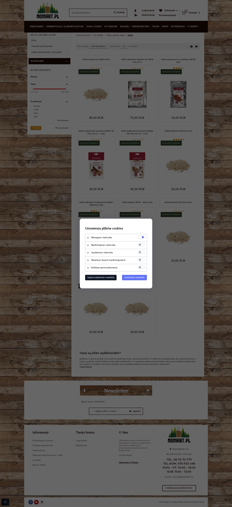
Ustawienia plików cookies (104, 229)
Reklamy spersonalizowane (104, 268)
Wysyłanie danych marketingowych (108, 260)
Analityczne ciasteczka (102, 253)
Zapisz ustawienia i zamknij (100, 277)
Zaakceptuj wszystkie (134, 277)
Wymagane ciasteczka (101, 238)
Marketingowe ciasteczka (103, 245)
